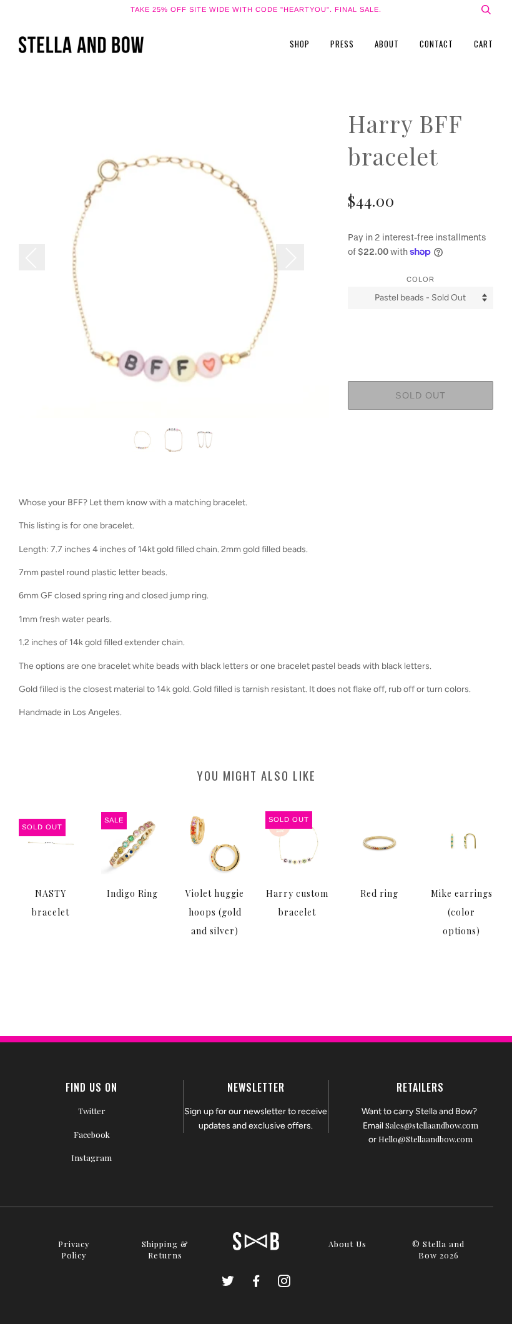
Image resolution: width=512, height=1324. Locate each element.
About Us (347, 1243)
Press (342, 43)
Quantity (420, 331)
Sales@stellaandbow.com (431, 1125)
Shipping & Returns (165, 1249)
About (387, 43)
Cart (483, 43)
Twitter (92, 1110)
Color (420, 279)
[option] (174, 262)
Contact (436, 43)
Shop (300, 43)
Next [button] (290, 257)
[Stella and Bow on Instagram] (284, 1282)
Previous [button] (38, 257)
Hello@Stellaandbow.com (425, 1139)
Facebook (92, 1134)
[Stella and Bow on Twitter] (228, 1282)
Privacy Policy (74, 1249)
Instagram (91, 1157)
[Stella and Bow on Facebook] (256, 1282)
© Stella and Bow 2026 (438, 1249)
